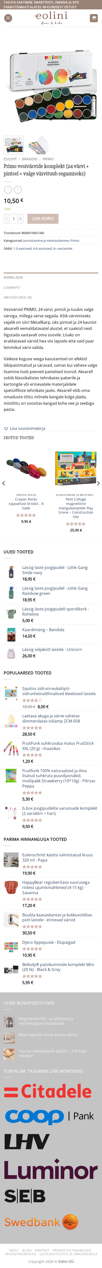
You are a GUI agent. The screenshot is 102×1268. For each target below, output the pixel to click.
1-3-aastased (22, 248)
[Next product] (8, 190)
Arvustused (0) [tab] (18, 297)
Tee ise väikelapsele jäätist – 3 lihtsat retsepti (52, 1053)
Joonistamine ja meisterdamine (46, 240)
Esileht (10, 159)
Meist (14, 1250)
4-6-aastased (42, 248)
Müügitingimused (20, 1254)
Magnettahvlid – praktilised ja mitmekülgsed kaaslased (46, 1021)
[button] (8, 18)
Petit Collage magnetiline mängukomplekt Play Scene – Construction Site (75, 508)
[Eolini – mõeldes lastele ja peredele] (51, 18)
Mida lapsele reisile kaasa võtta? (48, 1034)
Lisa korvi (43, 218)
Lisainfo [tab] (12, 287)
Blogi (27, 1250)
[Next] (90, 83)
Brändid (29, 159)
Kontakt (42, 1250)
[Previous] (11, 83)
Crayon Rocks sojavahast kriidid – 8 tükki (26, 503)
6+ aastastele (62, 248)
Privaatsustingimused (72, 1250)
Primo (48, 159)
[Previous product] (18, 190)
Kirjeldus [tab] (13, 277)
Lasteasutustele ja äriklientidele (69, 1254)
